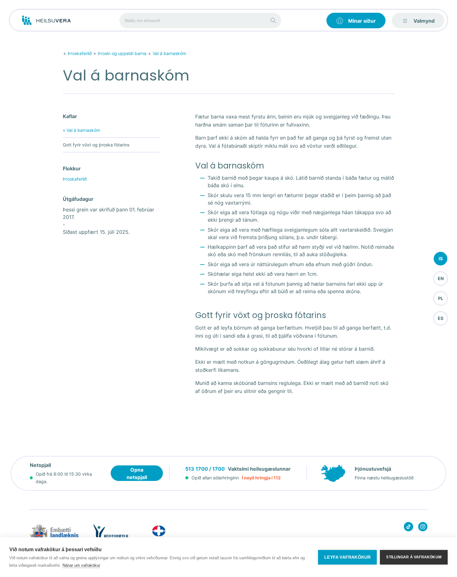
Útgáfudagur (78, 199)
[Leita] (273, 20)
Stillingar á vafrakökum (413, 557)
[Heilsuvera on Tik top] (408, 527)
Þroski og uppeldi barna (122, 53)
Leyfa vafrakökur (347, 557)
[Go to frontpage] (46, 20)
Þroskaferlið (80, 53)
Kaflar (70, 116)
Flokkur (72, 168)
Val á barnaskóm (169, 53)
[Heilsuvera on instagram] (422, 527)
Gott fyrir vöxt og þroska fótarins (96, 144)
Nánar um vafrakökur (81, 565)
